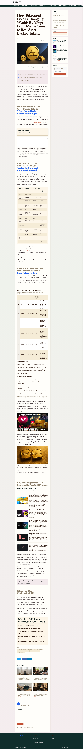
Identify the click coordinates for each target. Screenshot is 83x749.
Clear (35, 67)
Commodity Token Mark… (63, 5)
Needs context (46, 67)
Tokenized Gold (16, 5)
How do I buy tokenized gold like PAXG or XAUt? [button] (32, 625)
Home (15, 8)
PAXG (18, 173)
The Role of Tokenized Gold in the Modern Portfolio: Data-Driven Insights (31, 77)
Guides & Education (34, 5)
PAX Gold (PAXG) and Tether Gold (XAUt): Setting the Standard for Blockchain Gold (32, 75)
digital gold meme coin (40, 649)
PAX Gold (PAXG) (37, 122)
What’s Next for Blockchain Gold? (25, 80)
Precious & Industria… (73, 5)
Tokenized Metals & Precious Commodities (39, 743)
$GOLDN (19, 649)
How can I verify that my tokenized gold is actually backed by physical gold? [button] (32, 642)
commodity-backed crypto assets (31, 649)
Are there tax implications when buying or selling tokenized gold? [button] (32, 632)
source (27, 250)
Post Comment (20, 724)
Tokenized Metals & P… (53, 5)
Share (42, 40)
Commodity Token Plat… (43, 5)
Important (39, 67)
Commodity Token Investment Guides (22, 8)
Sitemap (52, 738)
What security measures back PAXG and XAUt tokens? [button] (32, 628)
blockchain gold (23, 649)
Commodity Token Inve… (25, 5)
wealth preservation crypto (21, 652)
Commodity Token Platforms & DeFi (38, 742)
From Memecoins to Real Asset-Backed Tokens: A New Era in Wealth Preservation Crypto (33, 74)
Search (52, 737)
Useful (31, 67)
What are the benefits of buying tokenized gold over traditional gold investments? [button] (32, 637)
